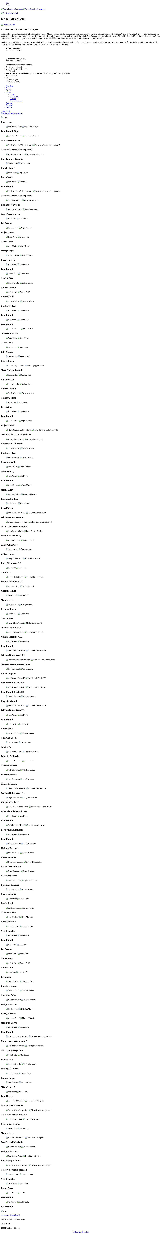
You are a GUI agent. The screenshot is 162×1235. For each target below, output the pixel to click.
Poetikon (9, 90)
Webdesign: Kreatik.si (81, 1232)
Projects (9, 107)
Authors (9, 103)
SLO (7, 3)
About (8, 88)
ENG (8, 5)
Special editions (16, 101)
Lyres (12, 94)
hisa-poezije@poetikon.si (10, 1215)
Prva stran (9, 86)
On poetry (9, 105)
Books (8, 92)
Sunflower (14, 97)
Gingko (13, 99)
